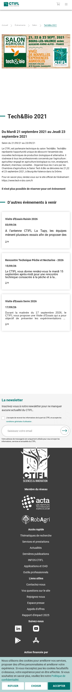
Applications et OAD (36, 566)
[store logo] (15, 4)
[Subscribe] (64, 431)
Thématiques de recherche (35, 535)
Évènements (20, 25)
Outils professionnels (35, 572)
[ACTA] (35, 510)
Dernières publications (36, 553)
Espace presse (35, 602)
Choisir (36, 686)
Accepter (59, 686)
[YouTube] (36, 630)
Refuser (13, 686)
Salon (34, 25)
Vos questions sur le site (36, 590)
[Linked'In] (18, 630)
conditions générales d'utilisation (19, 422)
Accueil (5, 25)
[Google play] (18, 642)
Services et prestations (35, 541)
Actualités (36, 547)
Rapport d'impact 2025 (35, 615)
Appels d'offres (36, 609)
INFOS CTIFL (35, 560)
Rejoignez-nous (36, 596)
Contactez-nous (35, 584)
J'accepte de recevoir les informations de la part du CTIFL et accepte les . (33, 420)
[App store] (36, 642)
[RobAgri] (36, 523)
